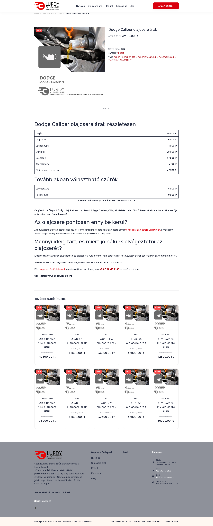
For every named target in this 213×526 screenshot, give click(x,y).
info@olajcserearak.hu (165, 477)
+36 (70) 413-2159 (109, 269)
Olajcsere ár (126, 60)
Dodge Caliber (128, 57)
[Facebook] (35, 508)
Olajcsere (113, 60)
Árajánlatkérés (166, 5)
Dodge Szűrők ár (166, 57)
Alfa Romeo (47, 334)
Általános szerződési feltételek (147, 521)
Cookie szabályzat (171, 521)
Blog (132, 5)
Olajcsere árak (95, 5)
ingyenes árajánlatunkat (52, 269)
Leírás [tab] (106, 108)
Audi (77, 334)
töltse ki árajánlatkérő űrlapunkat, (143, 229)
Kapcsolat (121, 5)
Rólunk (109, 5)
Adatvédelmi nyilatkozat (121, 521)
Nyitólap (80, 5)
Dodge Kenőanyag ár (147, 57)
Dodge (121, 53)
